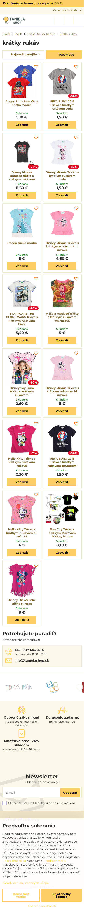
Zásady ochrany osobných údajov (25, 883)
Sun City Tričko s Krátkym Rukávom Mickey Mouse (62, 532)
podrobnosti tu (15, 861)
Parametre (66, 54)
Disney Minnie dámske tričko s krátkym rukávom (21, 175)
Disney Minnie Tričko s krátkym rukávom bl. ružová (62, 391)
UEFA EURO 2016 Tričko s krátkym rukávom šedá (62, 105)
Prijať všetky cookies (61, 895)
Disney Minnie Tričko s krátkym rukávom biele (62, 175)
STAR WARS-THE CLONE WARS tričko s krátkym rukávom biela (22, 319)
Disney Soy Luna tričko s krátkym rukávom (22, 391)
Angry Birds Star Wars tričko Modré (21, 103)
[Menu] (79, 20)
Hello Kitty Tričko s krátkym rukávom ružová (21, 462)
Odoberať (70, 792)
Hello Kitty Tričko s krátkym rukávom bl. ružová (21, 532)
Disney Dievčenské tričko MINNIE (22, 601)
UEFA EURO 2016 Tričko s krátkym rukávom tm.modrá (62, 462)
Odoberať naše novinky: (42, 782)
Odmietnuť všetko (21, 895)
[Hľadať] (59, 20)
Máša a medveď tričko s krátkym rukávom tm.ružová (62, 317)
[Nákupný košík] (69, 20)
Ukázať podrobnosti (42, 906)
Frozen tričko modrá (22, 243)
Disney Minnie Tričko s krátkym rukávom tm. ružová (62, 246)
